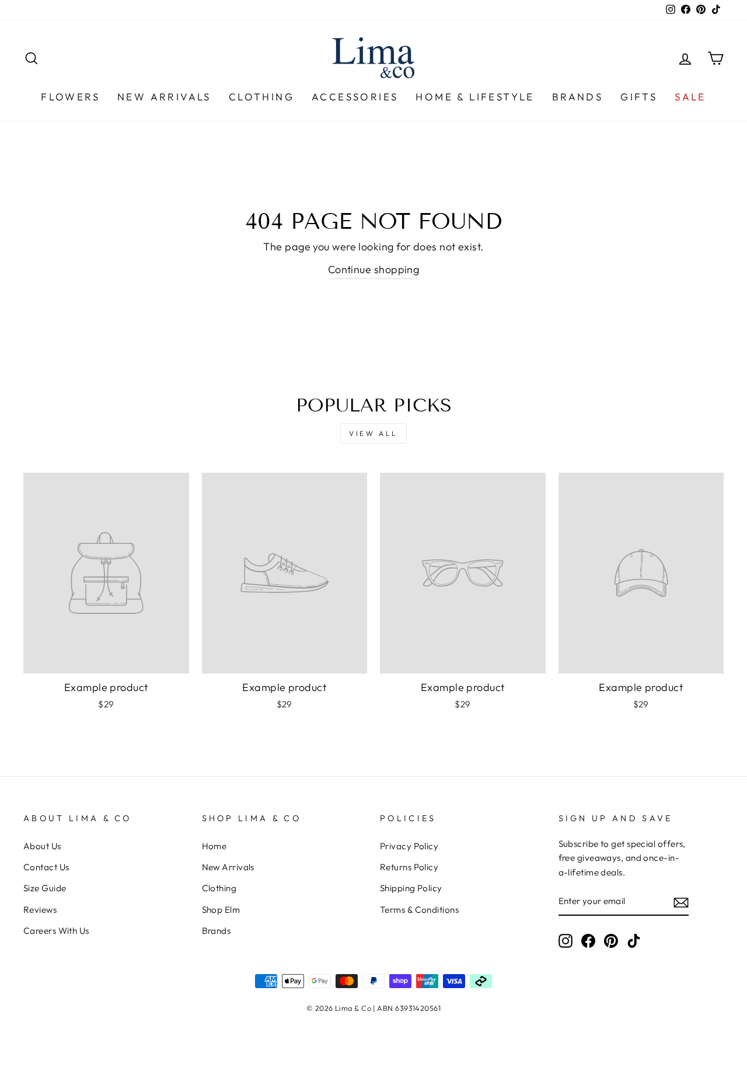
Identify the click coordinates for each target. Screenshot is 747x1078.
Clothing (261, 96)
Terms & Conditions (419, 909)
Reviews (40, 909)
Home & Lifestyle (475, 96)
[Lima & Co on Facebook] (588, 940)
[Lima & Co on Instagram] (565, 940)
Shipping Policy (411, 888)
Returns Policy (409, 867)
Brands (577, 96)
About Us (42, 846)
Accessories (355, 96)
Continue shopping (374, 269)
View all (373, 433)
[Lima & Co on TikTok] (634, 940)
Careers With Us (56, 930)
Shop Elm (221, 909)
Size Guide (45, 888)
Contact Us (46, 867)
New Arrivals (164, 96)
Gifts (638, 96)
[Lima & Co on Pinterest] (611, 940)
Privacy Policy (409, 846)
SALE (690, 96)
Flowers (70, 96)
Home (214, 846)
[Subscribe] (681, 902)
